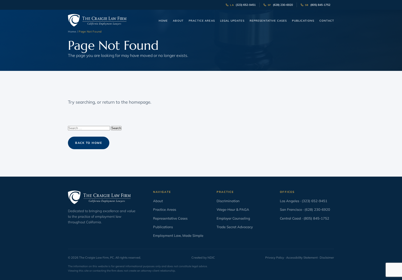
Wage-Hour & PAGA (233, 209)
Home (163, 20)
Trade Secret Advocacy (235, 227)
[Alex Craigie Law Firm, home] (97, 20)
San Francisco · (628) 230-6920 (305, 209)
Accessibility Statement (302, 257)
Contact (326, 20)
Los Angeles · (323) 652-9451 (303, 201)
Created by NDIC (203, 257)
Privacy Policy (274, 257)
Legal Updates (232, 20)
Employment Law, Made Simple (178, 235)
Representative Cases (268, 20)
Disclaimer (327, 257)
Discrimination (228, 201)
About (178, 20)
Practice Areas (202, 20)
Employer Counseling (233, 218)
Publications (303, 20)
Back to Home (88, 143)
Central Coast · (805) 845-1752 (304, 218)
